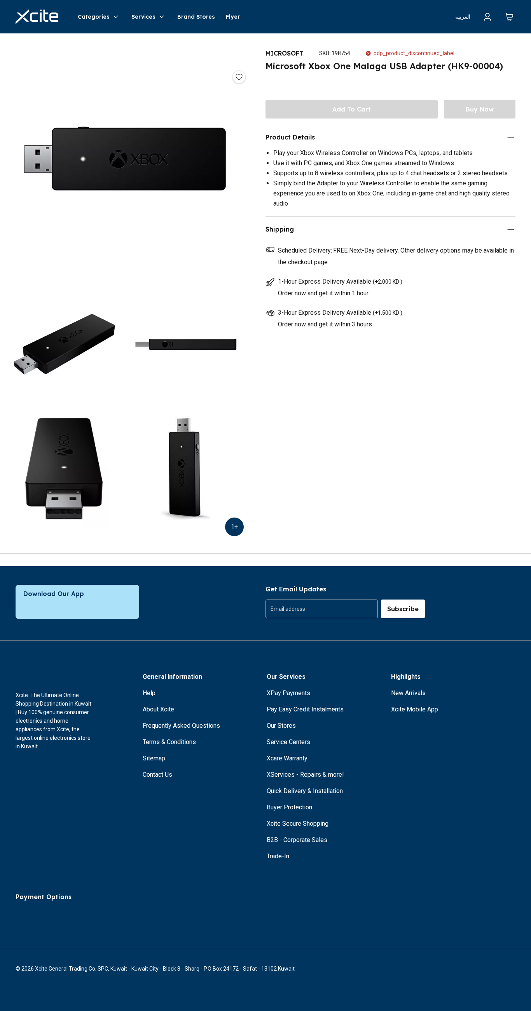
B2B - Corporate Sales (297, 840)
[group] (322, 609)
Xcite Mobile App (414, 709)
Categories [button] (94, 16)
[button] (125, 160)
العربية (462, 17)
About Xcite (158, 709)
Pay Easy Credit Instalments (305, 709)
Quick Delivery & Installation (305, 791)
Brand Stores (196, 16)
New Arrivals (408, 693)
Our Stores (281, 725)
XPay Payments (288, 693)
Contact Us (157, 774)
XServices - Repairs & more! (305, 774)
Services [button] (143, 16)
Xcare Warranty (287, 758)
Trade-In (278, 856)
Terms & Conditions (169, 742)
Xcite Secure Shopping (297, 823)
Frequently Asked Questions (181, 725)
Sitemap (154, 758)
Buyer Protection (289, 807)
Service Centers (288, 742)
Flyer (233, 16)
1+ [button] (234, 526)
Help (149, 693)
